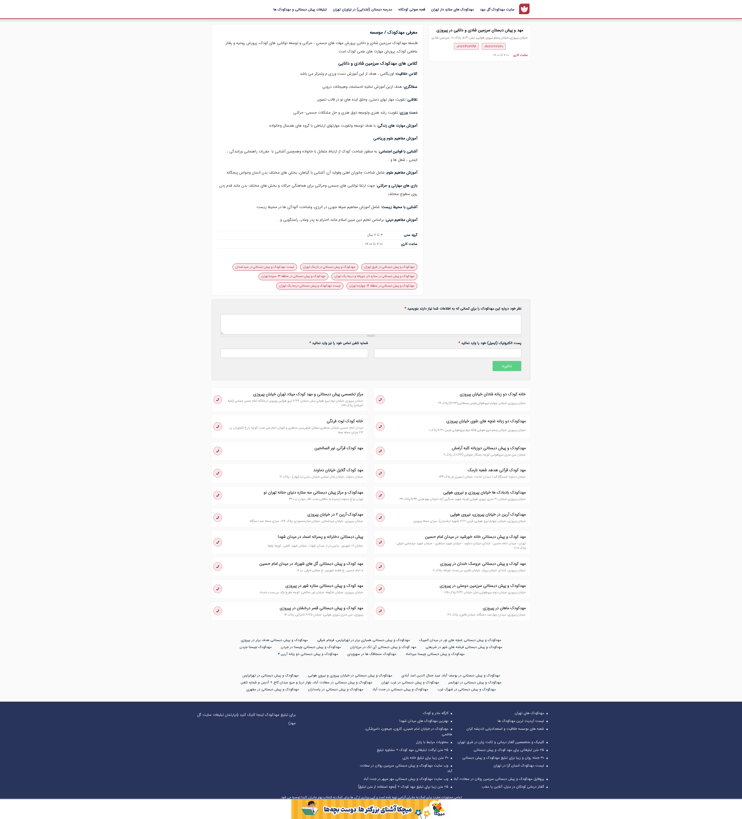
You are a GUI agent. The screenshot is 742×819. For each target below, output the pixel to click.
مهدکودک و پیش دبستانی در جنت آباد (400, 689)
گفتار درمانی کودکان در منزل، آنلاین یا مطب (513, 786)
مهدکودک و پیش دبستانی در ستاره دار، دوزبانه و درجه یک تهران (374, 276)
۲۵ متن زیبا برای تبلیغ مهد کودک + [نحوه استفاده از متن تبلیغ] (403, 786)
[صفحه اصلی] (524, 9)
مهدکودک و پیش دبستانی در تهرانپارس (270, 675)
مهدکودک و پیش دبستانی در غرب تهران (410, 682)
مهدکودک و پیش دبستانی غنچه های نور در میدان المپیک (460, 640)
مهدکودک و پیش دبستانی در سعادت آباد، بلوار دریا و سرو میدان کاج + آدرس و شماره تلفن (306, 682)
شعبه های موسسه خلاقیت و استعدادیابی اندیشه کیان (505, 728)
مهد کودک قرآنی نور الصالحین (338, 448)
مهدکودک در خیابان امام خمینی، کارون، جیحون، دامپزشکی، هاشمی (408, 731)
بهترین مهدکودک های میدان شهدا (423, 721)
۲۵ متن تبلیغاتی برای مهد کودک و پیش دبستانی (509, 750)
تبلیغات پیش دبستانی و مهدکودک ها (300, 9)
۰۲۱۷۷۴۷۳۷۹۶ (466, 46)
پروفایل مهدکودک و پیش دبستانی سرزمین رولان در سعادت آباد (498, 779)
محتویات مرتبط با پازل (432, 742)
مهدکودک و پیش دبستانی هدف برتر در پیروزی (274, 640)
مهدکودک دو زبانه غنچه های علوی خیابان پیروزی (486, 421)
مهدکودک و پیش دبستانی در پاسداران (335, 689)
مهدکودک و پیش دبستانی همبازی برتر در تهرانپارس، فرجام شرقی (363, 640)
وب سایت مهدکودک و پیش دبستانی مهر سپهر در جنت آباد (405, 779)
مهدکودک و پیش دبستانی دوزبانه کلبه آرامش (489, 448)
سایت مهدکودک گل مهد (497, 9)
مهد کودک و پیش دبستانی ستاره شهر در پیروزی (324, 586)
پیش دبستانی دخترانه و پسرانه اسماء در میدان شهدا (320, 537)
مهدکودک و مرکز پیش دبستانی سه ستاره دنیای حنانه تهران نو (313, 492)
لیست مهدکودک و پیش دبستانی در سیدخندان (264, 267)
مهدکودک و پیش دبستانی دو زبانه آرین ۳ (308, 654)
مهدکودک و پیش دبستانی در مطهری (272, 689)
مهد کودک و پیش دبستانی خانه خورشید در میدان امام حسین (475, 537)
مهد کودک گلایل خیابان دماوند (338, 470)
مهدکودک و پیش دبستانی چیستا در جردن (311, 647)
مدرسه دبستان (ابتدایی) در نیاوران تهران (362, 9)
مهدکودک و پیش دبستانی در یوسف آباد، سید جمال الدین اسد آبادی (450, 675)
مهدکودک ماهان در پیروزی (504, 608)
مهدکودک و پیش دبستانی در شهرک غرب (466, 689)
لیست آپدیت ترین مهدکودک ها (521, 721)
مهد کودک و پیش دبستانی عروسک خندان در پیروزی (483, 563)
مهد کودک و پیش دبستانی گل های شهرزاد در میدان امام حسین (311, 563)
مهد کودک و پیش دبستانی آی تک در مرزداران (383, 647)
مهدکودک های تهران (529, 713)
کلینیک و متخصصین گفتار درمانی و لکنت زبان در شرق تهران (501, 742)
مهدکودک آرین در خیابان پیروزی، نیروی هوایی (488, 514)
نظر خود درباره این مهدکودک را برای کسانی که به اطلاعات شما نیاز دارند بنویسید (463, 308)
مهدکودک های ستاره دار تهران (452, 9)
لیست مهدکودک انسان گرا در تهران (519, 765)
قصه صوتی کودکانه (411, 9)
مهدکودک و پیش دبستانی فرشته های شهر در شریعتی (463, 647)
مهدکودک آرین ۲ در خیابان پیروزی (335, 514)
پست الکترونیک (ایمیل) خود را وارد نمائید (490, 343)
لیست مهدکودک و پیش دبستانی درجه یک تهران (310, 285)
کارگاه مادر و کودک (435, 713)
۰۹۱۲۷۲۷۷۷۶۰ (493, 46)
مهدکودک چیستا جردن (256, 647)
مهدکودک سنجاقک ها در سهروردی (371, 654)
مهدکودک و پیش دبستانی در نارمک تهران (329, 267)
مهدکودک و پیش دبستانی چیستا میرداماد (435, 654)
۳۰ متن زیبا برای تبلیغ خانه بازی (425, 757)
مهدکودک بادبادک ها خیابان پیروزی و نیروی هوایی (484, 492)
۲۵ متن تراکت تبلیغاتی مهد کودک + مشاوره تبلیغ (412, 750)
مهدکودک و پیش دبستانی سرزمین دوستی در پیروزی (483, 586)
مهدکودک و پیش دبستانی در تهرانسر (474, 682)
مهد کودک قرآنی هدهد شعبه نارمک (497, 470)
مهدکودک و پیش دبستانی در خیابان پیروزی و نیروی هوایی (350, 675)
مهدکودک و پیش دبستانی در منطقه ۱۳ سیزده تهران (293, 276)
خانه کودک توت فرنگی (345, 421)
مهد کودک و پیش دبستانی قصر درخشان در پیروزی (321, 608)
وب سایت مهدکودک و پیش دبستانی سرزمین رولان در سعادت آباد (406, 768)
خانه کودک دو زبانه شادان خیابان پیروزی (493, 394)
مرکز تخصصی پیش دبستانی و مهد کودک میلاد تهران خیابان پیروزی (308, 394)
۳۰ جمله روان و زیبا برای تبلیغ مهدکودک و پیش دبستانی (503, 757)
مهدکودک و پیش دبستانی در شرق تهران (389, 267)
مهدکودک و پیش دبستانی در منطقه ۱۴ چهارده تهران (381, 285)
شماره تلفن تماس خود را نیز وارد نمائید (339, 343)
